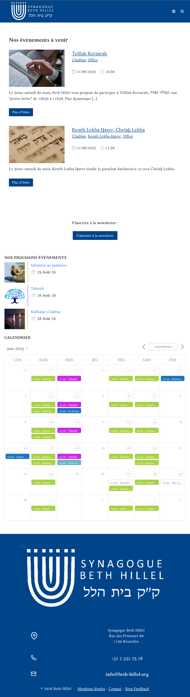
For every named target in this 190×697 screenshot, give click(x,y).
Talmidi (37, 288)
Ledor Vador (127, 405)
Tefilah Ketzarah (89, 53)
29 (180, 474)
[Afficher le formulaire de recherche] (182, 11)
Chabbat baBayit (129, 457)
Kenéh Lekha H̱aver (104, 136)
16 (25, 448)
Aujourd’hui (163, 347)
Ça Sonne (73, 411)
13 (128, 422)
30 (128, 370)
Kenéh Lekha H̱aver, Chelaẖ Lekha (108, 129)
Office (93, 59)
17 (51, 448)
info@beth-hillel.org (127, 674)
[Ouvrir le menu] (173, 11)
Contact (115, 688)
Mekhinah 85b (50, 379)
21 (154, 448)
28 (77, 370)
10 (51, 422)
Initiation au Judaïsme (49, 265)
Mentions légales (91, 688)
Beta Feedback (137, 688)
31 (154, 370)
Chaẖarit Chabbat (156, 379)
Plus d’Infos (21, 112)
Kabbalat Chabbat (45, 311)
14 (154, 422)
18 (77, 448)
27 (51, 370)
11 (77, 422)
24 (51, 474)
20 (128, 448)
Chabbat (79, 59)
